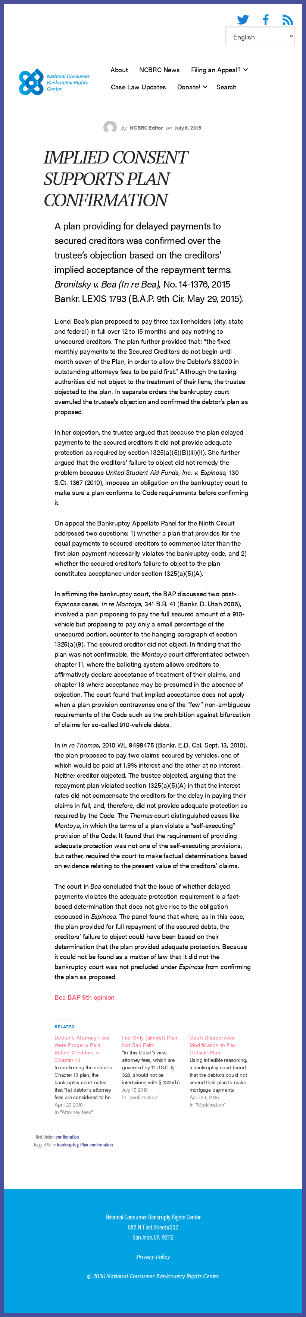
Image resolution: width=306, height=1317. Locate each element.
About (119, 69)
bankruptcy (67, 1144)
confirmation (67, 1136)
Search (226, 86)
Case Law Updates (138, 86)
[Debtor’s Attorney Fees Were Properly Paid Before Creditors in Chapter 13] (88, 1075)
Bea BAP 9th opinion (84, 997)
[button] (245, 69)
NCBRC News (159, 69)
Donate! (188, 86)
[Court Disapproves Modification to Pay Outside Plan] (223, 1071)
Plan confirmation (96, 1144)
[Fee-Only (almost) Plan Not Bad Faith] (156, 1067)
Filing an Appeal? (216, 69)
